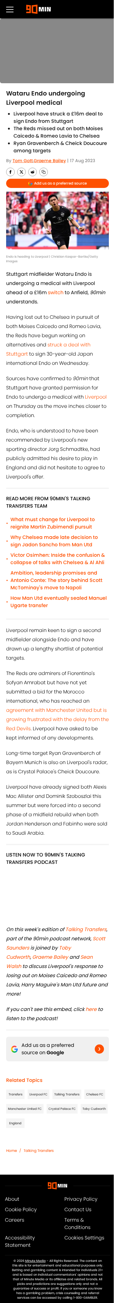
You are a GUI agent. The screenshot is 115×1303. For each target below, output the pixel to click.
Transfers (15, 1094)
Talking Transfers (66, 1094)
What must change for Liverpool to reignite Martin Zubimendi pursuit (52, 523)
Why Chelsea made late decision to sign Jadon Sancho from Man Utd (54, 541)
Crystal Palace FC (62, 1108)
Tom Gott (23, 161)
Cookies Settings (84, 1237)
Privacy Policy (81, 1199)
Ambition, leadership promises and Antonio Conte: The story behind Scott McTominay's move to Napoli (56, 580)
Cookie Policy (21, 1209)
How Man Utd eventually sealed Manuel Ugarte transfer (58, 602)
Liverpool (96, 396)
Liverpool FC (38, 1094)
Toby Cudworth (94, 1108)
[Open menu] (9, 9)
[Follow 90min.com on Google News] (99, 1049)
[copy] (43, 172)
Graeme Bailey (50, 161)
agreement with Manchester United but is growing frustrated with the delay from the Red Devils (57, 719)
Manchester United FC (25, 1108)
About (12, 1199)
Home (11, 1150)
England (15, 1123)
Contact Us (77, 1209)
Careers (14, 1219)
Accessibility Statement (20, 1241)
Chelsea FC (94, 1094)
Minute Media (35, 1260)
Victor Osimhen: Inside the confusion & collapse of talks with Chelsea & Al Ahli (57, 559)
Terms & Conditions (77, 1223)
